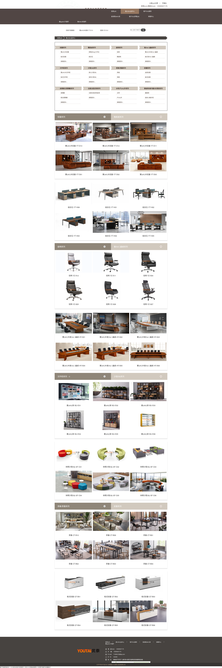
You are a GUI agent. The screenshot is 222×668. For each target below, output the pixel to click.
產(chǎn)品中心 (130, 11)
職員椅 (119, 57)
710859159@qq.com (119, 654)
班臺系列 (63, 47)
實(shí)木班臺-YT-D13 (86, 30)
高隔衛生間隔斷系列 (67, 88)
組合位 (91, 57)
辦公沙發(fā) (92, 72)
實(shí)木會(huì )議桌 (151, 52)
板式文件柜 (64, 77)
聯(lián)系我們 (81, 22)
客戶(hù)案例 (147, 11)
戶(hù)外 (119, 98)
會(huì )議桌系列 (150, 47)
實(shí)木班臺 (65, 52)
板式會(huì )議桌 (150, 57)
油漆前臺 (148, 72)
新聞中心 (151, 16)
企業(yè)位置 (154, 3)
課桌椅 (147, 93)
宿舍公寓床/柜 (149, 98)
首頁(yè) (113, 11)
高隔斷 (63, 93)
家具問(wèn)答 (115, 16)
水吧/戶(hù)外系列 (122, 88)
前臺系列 (147, 68)
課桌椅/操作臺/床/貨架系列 (153, 88)
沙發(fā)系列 (92, 68)
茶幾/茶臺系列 (121, 68)
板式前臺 (148, 77)
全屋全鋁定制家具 (94, 93)
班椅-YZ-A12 (104, 30)
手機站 (164, 3)
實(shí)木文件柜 (65, 72)
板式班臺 (63, 57)
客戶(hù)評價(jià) (134, 16)
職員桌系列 (92, 47)
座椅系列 (119, 47)
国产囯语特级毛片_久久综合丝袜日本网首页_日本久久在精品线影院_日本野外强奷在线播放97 (25, 667)
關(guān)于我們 (64, 22)
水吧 (118, 93)
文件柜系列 (64, 68)
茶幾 (118, 72)
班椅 (118, 52)
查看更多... (64, 61)
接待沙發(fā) (92, 77)
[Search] (143, 30)
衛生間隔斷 (64, 98)
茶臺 (118, 77)
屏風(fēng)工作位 (94, 52)
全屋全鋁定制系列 (94, 88)
